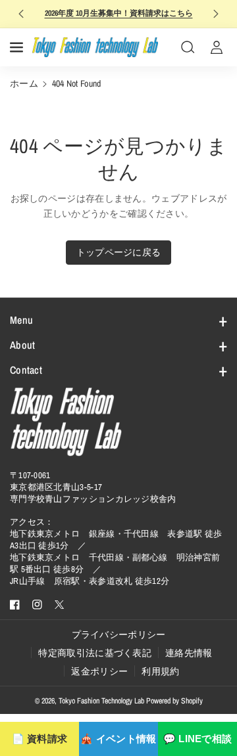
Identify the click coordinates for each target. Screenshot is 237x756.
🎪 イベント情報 (118, 738)
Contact (26, 370)
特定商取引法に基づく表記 (94, 653)
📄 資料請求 (40, 738)
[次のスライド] (216, 14)
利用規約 (160, 671)
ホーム (24, 83)
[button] (18, 47)
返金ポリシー (99, 671)
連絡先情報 (189, 653)
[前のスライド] (21, 14)
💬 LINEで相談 (197, 738)
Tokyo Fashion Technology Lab (101, 701)
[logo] (66, 421)
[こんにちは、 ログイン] (216, 47)
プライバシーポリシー (119, 634)
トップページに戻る (118, 252)
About (23, 345)
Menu (21, 320)
